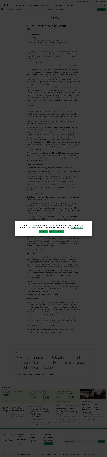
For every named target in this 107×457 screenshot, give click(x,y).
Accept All (43, 231)
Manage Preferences (56, 231)
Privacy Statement (77, 227)
